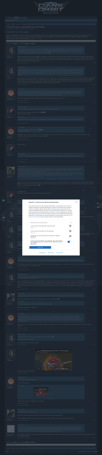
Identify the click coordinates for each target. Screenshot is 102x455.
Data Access (51, 252)
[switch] (69, 226)
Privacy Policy (59, 252)
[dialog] (51, 227)
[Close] (76, 202)
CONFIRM (40, 247)
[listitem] (51, 222)
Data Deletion (42, 252)
